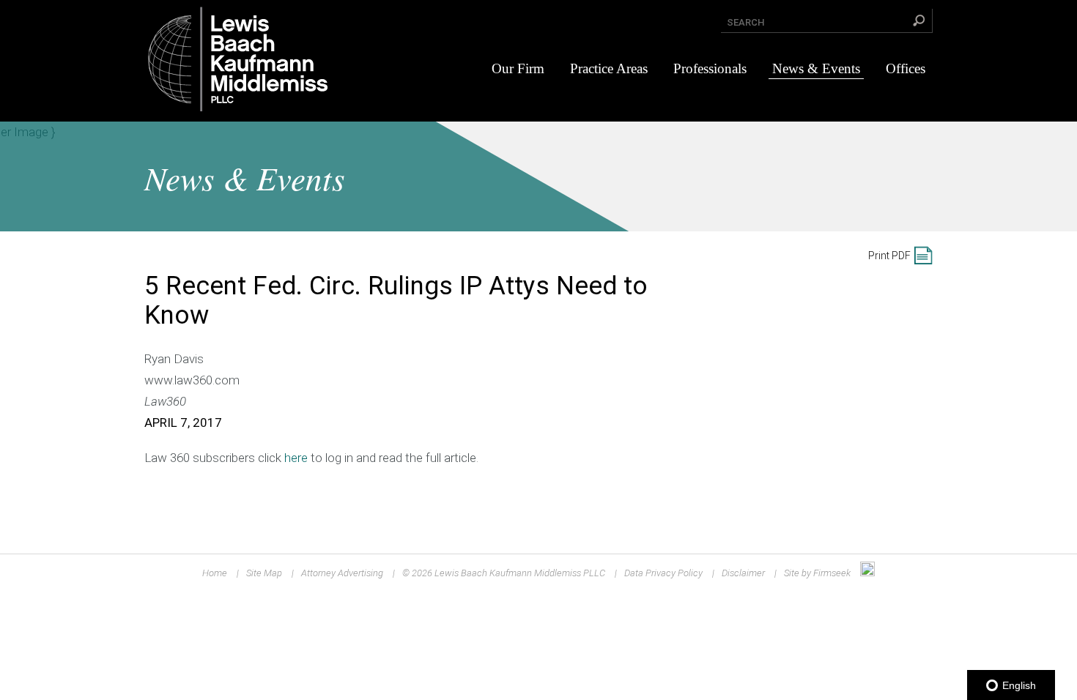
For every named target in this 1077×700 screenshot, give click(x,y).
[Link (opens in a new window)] (867, 572)
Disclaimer (743, 572)
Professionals (710, 68)
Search (746, 22)
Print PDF (889, 255)
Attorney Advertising (342, 572)
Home (214, 572)
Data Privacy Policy (663, 572)
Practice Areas (609, 68)
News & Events (816, 68)
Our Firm (518, 68)
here (296, 457)
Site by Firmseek (817, 572)
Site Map (264, 572)
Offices (905, 68)
